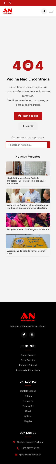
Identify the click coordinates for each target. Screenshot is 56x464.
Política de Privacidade (28, 370)
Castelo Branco (28, 391)
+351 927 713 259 (30, 448)
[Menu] (51, 11)
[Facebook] (4, 3)
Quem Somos (28, 355)
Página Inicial (29, 115)
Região (28, 421)
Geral (28, 411)
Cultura (28, 396)
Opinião (28, 416)
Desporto (28, 401)
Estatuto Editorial (28, 365)
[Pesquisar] (44, 11)
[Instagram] (10, 3)
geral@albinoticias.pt (30, 454)
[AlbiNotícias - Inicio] (7, 11)
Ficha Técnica (28, 360)
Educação (28, 406)
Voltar (29, 126)
